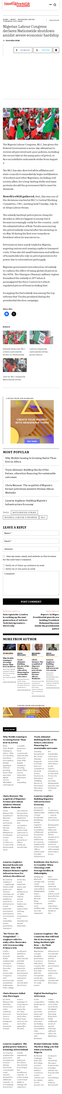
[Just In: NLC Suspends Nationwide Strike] (15, 365)
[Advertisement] (31, 79)
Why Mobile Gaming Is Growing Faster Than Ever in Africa (9, 662)
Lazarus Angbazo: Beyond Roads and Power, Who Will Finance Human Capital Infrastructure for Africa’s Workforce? (15, 868)
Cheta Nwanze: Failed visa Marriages (14, 994)
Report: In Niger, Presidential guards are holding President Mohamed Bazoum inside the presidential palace (46, 621)
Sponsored (8, 653)
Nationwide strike (24, 512)
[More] (56, 50)
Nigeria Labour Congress (20, 517)
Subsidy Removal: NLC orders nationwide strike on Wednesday (14, 351)
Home (5, 19)
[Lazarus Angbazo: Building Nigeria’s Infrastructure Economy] (52, 647)
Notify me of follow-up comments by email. (25, 565)
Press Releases (21, 654)
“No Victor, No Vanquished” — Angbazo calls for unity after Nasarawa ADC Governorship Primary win (14, 940)
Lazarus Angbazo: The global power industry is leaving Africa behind (15, 1046)
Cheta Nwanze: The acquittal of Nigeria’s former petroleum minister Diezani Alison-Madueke (30, 488)
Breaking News (36, 654)
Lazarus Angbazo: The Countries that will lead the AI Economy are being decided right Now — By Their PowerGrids (46, 940)
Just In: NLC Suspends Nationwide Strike (14, 378)
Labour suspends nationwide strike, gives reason (39, 351)
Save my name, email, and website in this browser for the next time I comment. (29, 558)
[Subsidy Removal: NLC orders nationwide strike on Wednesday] (15, 337)
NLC (43, 517)
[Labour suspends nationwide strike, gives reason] (41, 337)
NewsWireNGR (13, 40)
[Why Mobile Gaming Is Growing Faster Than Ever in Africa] (9, 647)
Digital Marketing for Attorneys (45, 994)
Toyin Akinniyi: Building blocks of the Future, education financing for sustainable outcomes (30, 473)
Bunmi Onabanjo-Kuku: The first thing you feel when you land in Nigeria (46, 1048)
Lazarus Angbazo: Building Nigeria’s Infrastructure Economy (26, 502)
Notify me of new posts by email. (21, 569)
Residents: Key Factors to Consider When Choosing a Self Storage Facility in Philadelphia (46, 867)
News (13, 19)
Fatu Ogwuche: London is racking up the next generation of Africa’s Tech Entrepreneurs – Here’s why (15, 620)
